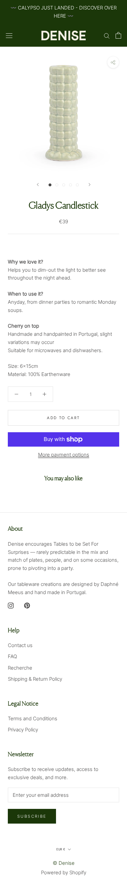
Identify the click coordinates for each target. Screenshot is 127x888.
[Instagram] (11, 605)
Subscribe (32, 816)
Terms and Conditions (32, 718)
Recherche (20, 668)
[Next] (90, 184)
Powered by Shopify (63, 872)
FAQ (12, 656)
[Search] (107, 35)
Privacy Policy (23, 729)
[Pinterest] (27, 605)
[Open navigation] (9, 35)
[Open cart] (118, 35)
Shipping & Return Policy (35, 679)
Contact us (20, 645)
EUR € (60, 849)
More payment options (63, 455)
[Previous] (38, 184)
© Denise (64, 863)
